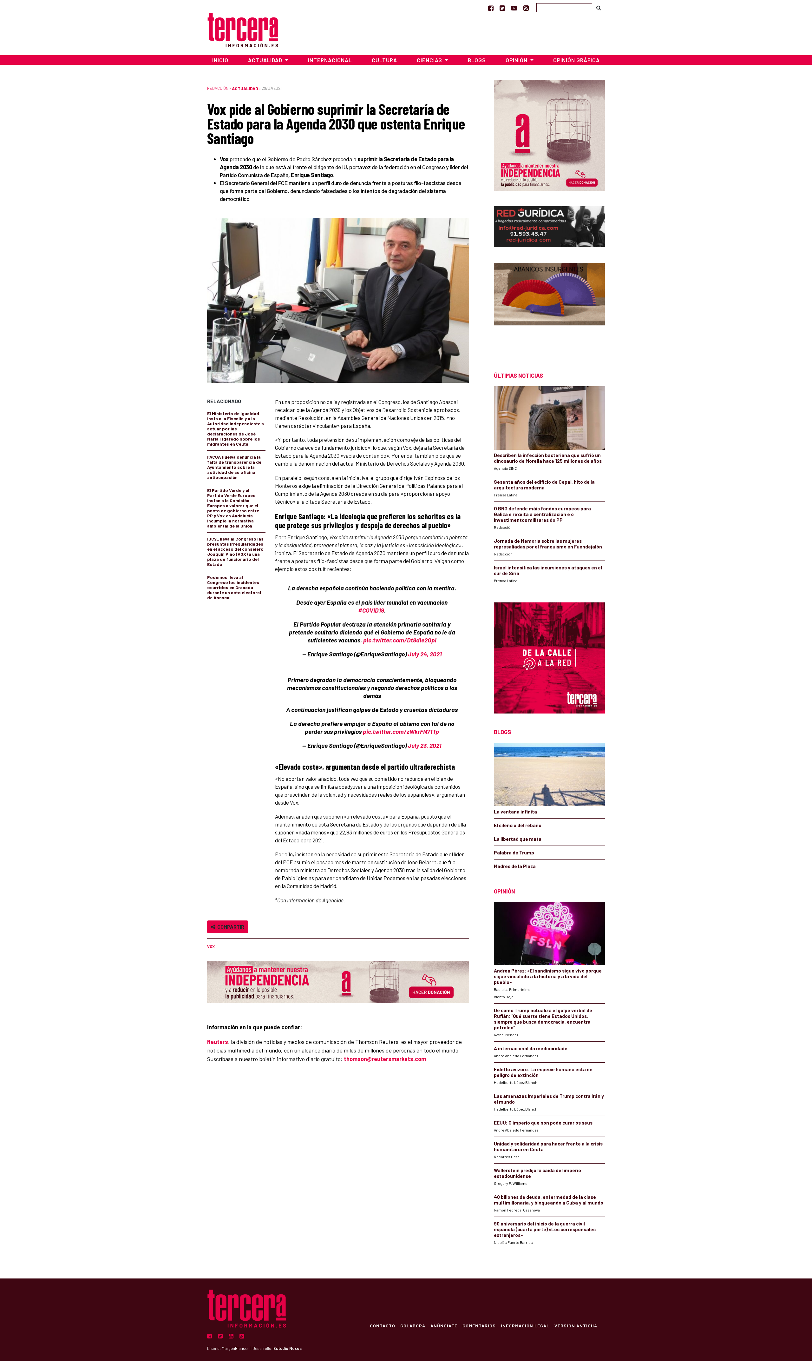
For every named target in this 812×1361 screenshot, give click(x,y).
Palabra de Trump (514, 852)
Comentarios (479, 1325)
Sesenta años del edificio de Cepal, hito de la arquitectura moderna (544, 484)
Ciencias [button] (430, 60)
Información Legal (525, 1325)
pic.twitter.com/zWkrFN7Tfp (401, 731)
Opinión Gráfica (576, 60)
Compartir (229, 927)
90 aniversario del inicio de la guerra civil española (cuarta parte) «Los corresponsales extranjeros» (545, 1229)
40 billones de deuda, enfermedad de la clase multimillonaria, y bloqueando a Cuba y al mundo (548, 1199)
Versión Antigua (575, 1325)
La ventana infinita (515, 811)
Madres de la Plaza (515, 866)
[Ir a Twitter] (502, 8)
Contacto (382, 1325)
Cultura (384, 60)
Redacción (217, 88)
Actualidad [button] (266, 60)
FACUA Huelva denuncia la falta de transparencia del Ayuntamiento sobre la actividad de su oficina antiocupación (235, 467)
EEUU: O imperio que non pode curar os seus (543, 1122)
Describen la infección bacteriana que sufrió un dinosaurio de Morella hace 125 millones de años (548, 458)
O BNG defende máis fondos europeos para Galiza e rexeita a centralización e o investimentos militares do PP (542, 514)
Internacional (330, 60)
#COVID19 (371, 610)
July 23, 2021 (425, 745)
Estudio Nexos (287, 1348)
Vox (211, 946)
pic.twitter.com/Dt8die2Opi (399, 640)
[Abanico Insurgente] (549, 306)
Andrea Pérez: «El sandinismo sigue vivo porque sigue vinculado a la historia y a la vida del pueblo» (548, 976)
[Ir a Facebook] (491, 8)
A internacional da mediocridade (530, 1048)
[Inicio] (242, 29)
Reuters (217, 1041)
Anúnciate (443, 1325)
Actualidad (245, 88)
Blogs (477, 60)
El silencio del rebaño (517, 825)
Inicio (220, 60)
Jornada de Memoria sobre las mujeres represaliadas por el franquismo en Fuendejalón (548, 543)
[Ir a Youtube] (514, 8)
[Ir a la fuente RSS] (526, 8)
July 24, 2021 (425, 654)
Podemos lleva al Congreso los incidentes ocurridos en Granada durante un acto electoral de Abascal (234, 587)
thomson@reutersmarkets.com (385, 1058)
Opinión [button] (517, 60)
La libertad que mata (517, 839)
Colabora (412, 1325)
